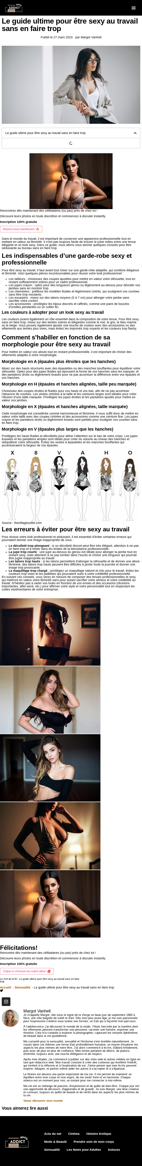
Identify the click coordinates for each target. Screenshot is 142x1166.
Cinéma (73, 1133)
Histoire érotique (98, 1133)
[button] (133, 8)
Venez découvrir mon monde (43, 1100)
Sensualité (52, 1149)
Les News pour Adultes (84, 1149)
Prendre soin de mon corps (94, 1141)
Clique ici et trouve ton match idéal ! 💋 (27, 971)
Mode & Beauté (55, 1141)
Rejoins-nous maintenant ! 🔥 (21, 229)
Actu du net (52, 1133)
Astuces (114, 1149)
